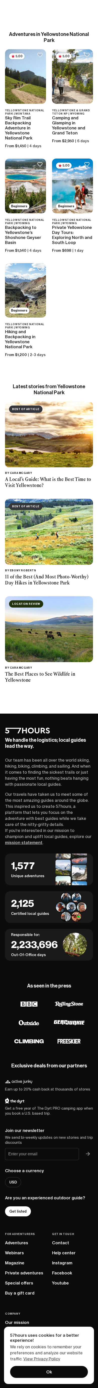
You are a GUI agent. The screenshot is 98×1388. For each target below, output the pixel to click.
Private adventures (24, 1272)
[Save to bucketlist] (40, 55)
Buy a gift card (19, 1293)
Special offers (19, 1282)
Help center (64, 1252)
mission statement (23, 842)
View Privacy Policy (41, 1358)
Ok (49, 1371)
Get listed (18, 1211)
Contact (60, 1242)
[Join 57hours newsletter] (88, 1154)
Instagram (62, 1262)
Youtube (60, 1282)
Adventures (16, 1242)
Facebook (62, 1272)
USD (13, 1182)
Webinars (14, 1252)
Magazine (14, 1262)
